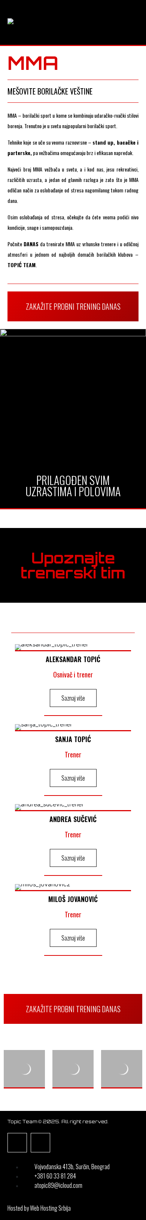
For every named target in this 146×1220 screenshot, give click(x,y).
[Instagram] (40, 1142)
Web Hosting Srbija (50, 1208)
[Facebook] (17, 1142)
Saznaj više (73, 698)
